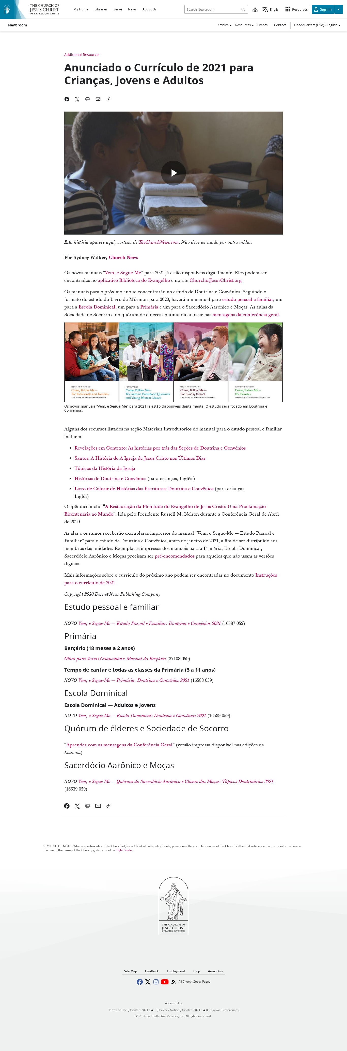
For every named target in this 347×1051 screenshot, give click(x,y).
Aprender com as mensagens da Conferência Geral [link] (119, 745)
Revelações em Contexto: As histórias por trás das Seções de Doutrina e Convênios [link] (160, 448)
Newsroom (17, 25)
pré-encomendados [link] (174, 556)
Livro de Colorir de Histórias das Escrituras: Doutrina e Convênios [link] (143, 489)
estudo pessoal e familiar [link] (247, 299)
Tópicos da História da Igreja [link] (104, 468)
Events (262, 25)
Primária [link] (149, 307)
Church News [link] (123, 257)
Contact (280, 25)
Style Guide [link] (124, 850)
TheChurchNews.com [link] (159, 242)
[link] (149, 623)
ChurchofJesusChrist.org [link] (215, 280)
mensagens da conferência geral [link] (245, 315)
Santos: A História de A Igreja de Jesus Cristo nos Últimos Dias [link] (139, 458)
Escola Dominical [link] (96, 307)
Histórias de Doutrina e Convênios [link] (110, 478)
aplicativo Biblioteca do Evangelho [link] (134, 280)
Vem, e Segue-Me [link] (123, 273)
